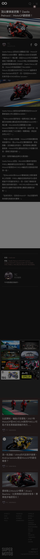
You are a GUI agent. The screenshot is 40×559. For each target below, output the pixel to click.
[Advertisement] (20, 22)
